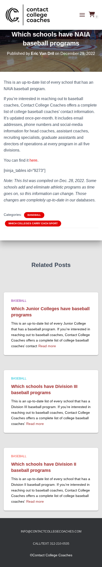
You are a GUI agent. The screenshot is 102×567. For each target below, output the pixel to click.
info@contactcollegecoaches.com (51, 531)
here (33, 160)
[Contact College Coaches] (29, 14)
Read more (47, 346)
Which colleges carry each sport (33, 223)
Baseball (34, 215)
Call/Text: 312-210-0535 (51, 543)
